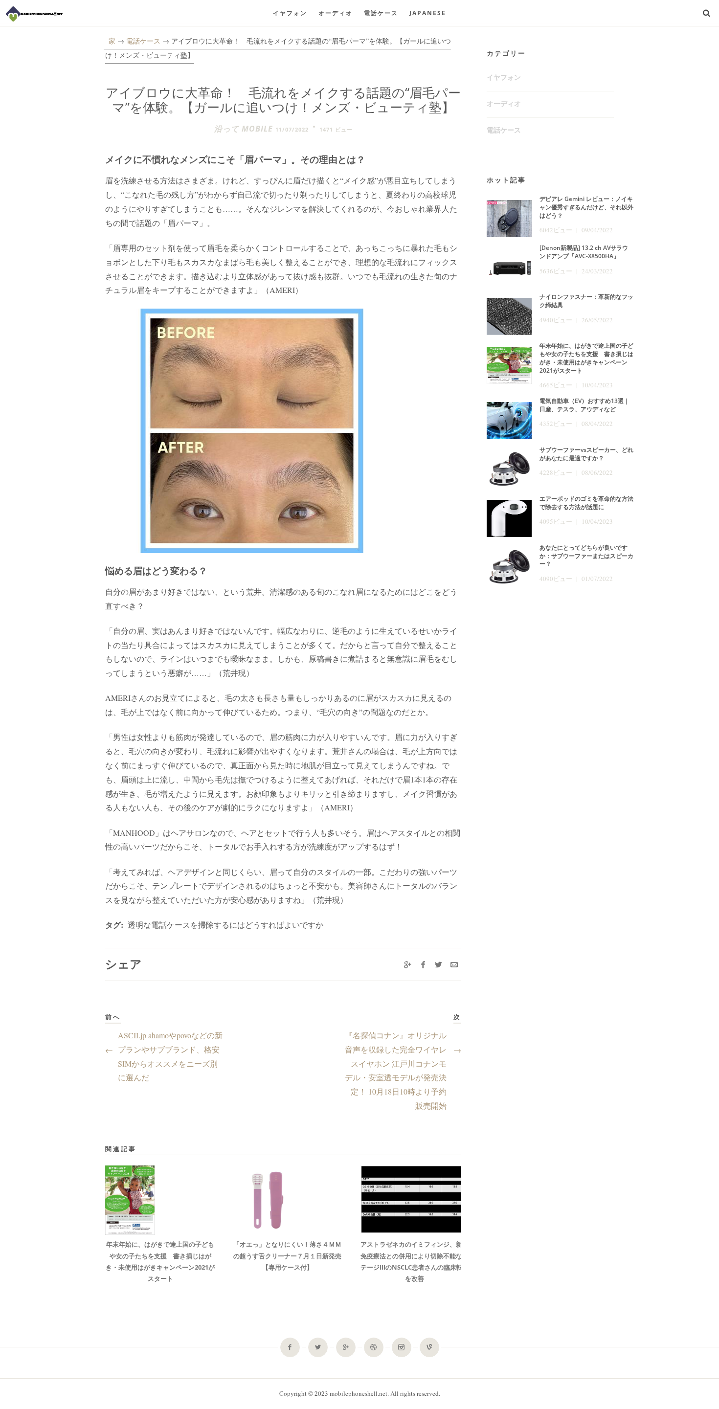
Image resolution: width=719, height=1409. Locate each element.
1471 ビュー (336, 129)
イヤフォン (290, 13)
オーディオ (335, 13)
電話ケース (381, 13)
